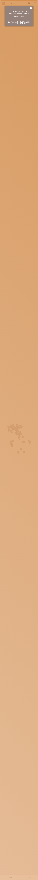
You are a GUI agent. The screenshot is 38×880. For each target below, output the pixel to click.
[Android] (13, 22)
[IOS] (25, 22)
